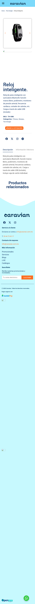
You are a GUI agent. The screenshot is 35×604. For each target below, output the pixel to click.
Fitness (15, 119)
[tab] (8, 150)
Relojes (21, 119)
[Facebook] (4, 222)
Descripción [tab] (8, 150)
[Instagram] (15, 222)
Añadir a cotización (14, 128)
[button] (3, 3)
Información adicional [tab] (25, 150)
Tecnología (9, 11)
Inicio (3, 11)
